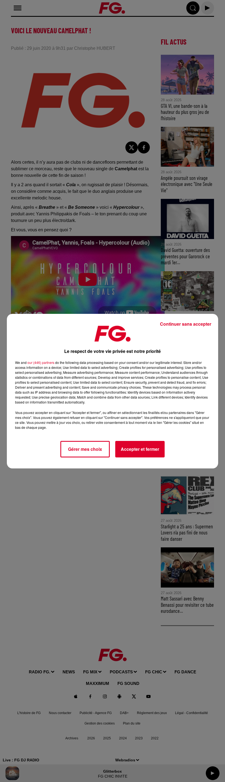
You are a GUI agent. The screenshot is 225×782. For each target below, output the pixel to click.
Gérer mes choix (85, 449)
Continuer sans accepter (185, 324)
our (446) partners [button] (40, 362)
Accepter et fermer (140, 449)
